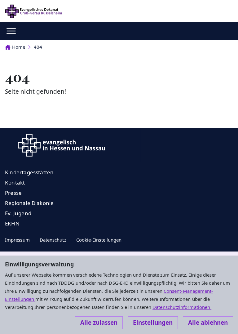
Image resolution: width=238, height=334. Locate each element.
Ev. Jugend (18, 213)
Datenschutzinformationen (181, 307)
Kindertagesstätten (29, 172)
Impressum (17, 240)
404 (38, 47)
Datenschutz (53, 240)
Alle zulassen (98, 322)
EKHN (12, 223)
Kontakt (15, 182)
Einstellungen (153, 322)
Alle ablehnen (208, 322)
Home (18, 47)
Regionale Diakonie (29, 203)
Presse (13, 192)
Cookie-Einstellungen (99, 240)
